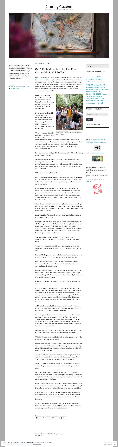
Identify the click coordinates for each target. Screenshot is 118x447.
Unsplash (89, 181)
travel (99, 103)
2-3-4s (88, 77)
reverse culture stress (93, 100)
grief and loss (102, 85)
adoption (92, 77)
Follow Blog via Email (94, 109)
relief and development (94, 97)
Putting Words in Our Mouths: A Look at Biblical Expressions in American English (96, 140)
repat (102, 98)
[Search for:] (97, 66)
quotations (92, 96)
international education (93, 89)
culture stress (91, 82)
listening (89, 91)
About (12, 85)
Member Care (15, 88)
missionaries (93, 93)
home (88, 87)
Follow (89, 119)
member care (96, 91)
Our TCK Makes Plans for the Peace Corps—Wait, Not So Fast (56, 70)
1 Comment (38, 435)
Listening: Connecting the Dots (20, 86)
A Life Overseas (93, 78)
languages (104, 89)
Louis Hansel (99, 180)
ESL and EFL (101, 82)
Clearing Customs (59, 7)
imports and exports (97, 87)
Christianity (99, 79)
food (95, 85)
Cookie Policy (37, 444)
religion (97, 98)
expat (89, 84)
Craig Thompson (59, 434)
